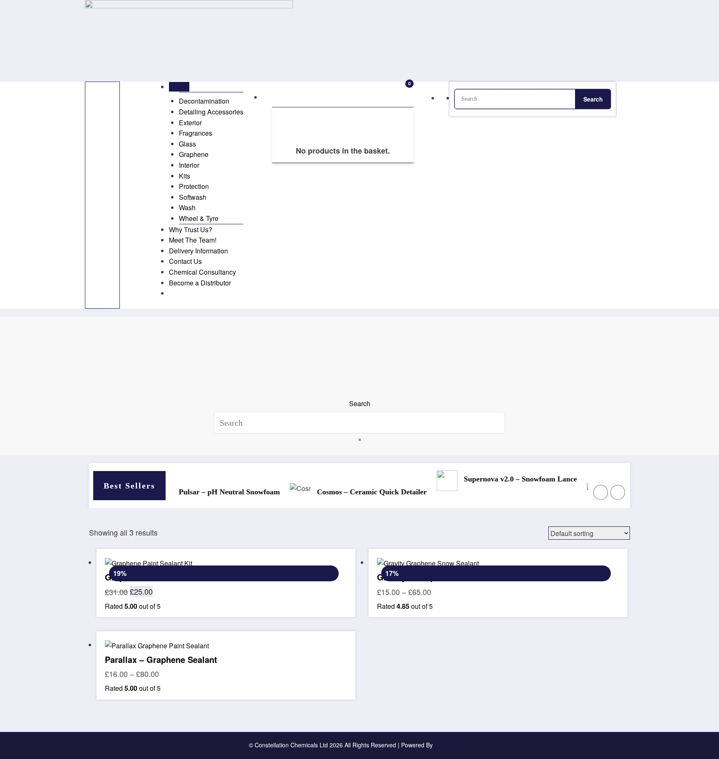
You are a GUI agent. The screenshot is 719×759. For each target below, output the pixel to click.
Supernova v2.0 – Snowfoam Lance (511, 479)
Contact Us (185, 261)
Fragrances (195, 133)
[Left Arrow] (601, 492)
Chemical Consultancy (202, 272)
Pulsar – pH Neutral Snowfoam (219, 492)
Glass (187, 144)
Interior (189, 165)
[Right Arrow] (618, 492)
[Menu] (102, 195)
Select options (225, 655)
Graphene (193, 154)
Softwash (192, 197)
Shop (177, 87)
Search (359, 403)
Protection (194, 186)
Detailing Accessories (211, 112)
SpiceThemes (452, 745)
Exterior (190, 122)
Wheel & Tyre (198, 218)
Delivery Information (198, 250)
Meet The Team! (192, 240)
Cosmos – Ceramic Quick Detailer (362, 492)
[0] (271, 97)
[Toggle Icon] (140, 87)
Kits (184, 176)
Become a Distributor (200, 283)
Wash (187, 207)
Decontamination (204, 101)
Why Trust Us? (190, 229)
